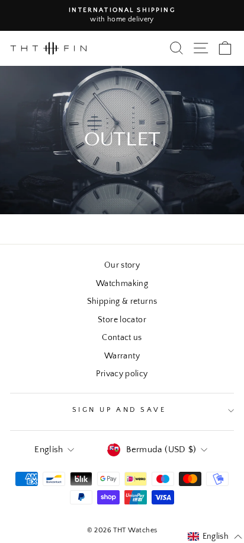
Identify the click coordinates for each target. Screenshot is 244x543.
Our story (122, 265)
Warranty (122, 356)
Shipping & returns (122, 301)
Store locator (122, 320)
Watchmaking (122, 283)
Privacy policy (121, 374)
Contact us (122, 337)
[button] (215, 537)
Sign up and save (119, 410)
